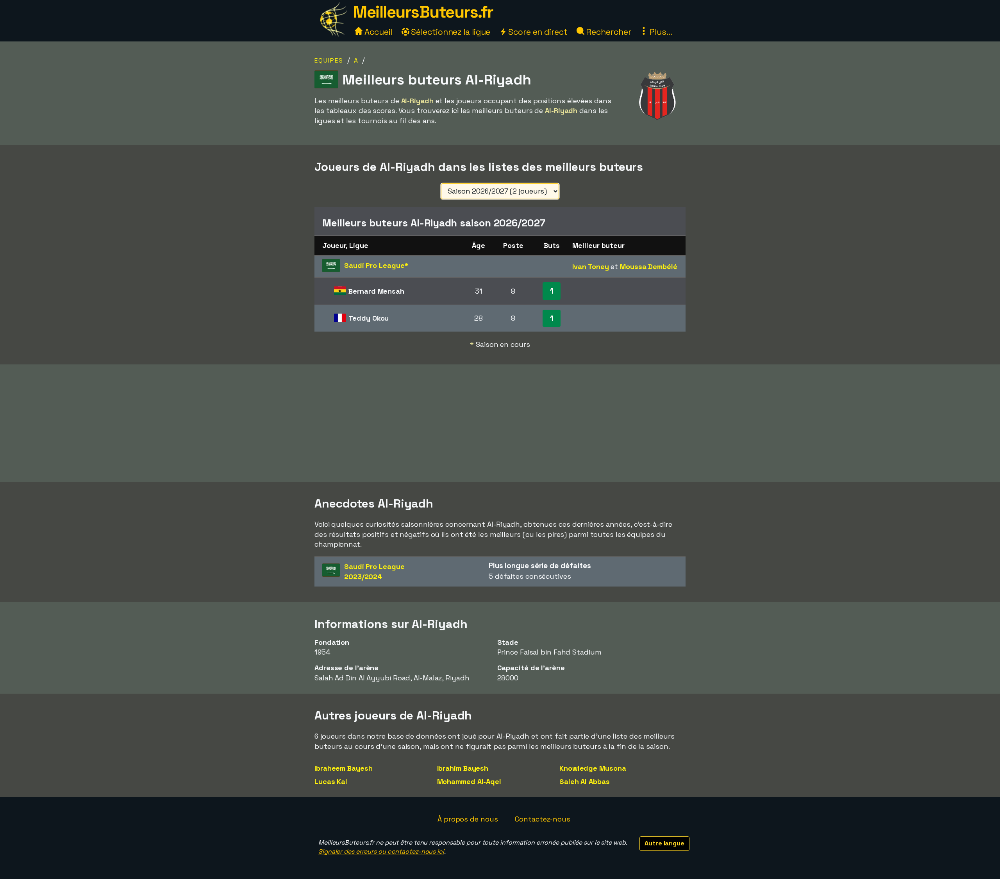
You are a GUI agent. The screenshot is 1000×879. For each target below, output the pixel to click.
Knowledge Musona (592, 768)
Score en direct (536, 32)
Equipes (328, 60)
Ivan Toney (590, 266)
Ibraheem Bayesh (343, 768)
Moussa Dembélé (648, 266)
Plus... (660, 32)
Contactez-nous (542, 818)
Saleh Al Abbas (584, 781)
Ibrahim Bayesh (463, 768)
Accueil (377, 32)
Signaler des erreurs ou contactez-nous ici (381, 851)
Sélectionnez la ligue (450, 32)
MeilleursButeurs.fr (423, 12)
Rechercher (607, 32)
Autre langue (664, 843)
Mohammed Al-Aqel (469, 781)
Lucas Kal (330, 781)
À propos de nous (468, 818)
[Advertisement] (500, 423)
